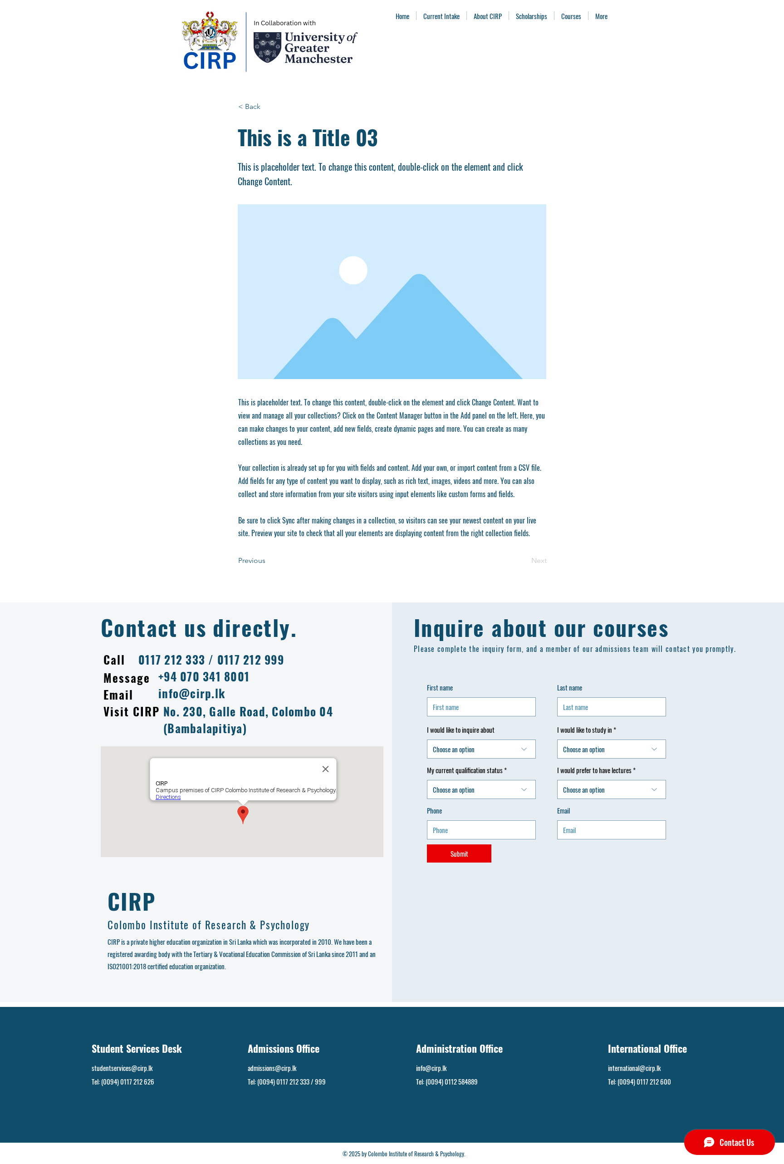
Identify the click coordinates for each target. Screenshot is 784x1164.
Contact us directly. (199, 627)
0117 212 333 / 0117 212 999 (211, 659)
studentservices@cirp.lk (122, 1068)
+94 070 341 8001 (204, 676)
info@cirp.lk (191, 693)
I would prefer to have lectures (595, 770)
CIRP (132, 901)
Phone (434, 810)
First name (440, 687)
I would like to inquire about (461, 729)
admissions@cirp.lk (272, 1068)
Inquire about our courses (541, 627)
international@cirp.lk (634, 1068)
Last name (569, 687)
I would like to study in (584, 729)
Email (563, 810)
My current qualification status (465, 770)
